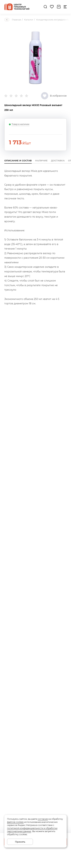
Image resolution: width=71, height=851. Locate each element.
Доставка (58, 160)
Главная (16, 19)
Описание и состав (18, 160)
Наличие (41, 160)
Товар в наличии (20, 124)
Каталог (28, 19)
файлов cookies (15, 822)
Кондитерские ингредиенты (52, 19)
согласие (43, 819)
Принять (20, 841)
